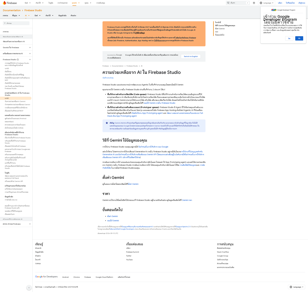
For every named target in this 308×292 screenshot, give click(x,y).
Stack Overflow (223, 252)
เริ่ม (299, 38)
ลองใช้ (113, 220)
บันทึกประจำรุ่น (108, 78)
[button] (14, 47)
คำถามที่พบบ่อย (222, 263)
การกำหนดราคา (63, 3)
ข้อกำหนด (38, 287)
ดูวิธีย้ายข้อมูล (140, 33)
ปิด (289, 38)
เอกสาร (74, 3)
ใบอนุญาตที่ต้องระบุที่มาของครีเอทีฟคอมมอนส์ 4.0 (137, 227)
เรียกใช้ (38, 3)
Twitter (128, 256)
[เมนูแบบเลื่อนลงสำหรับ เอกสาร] (80, 3)
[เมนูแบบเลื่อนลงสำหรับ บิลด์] (31, 3)
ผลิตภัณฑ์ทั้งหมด (124, 277)
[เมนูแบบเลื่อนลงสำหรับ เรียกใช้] (43, 3)
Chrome (76, 277)
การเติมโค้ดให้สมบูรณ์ (188, 165)
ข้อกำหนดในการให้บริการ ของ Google (153, 147)
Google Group (222, 256)
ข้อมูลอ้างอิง (62, 15)
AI (26, 15)
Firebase (106, 66)
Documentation (12, 10)
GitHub (38, 263)
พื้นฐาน (14, 15)
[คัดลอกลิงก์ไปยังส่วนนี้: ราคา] (112, 194)
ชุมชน (86, 3)
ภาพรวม (5, 15)
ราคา (187, 200)
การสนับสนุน (100, 3)
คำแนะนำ (38, 248)
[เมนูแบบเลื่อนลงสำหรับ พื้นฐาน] (20, 15)
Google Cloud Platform (104, 277)
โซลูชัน (51, 3)
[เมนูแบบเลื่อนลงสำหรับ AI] (29, 15)
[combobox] (238, 3)
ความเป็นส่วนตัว (50, 287)
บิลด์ (26, 3)
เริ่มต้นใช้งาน (147, 113)
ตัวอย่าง (73, 15)
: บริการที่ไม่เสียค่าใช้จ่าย (126, 157)
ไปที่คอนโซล (290, 3)
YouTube (129, 260)
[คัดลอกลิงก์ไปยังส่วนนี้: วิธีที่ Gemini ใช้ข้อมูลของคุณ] (149, 140)
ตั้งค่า (133, 184)
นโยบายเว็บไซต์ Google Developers (122, 229)
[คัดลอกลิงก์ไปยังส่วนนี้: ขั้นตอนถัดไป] (125, 210)
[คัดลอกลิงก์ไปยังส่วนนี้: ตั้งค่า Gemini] (126, 177)
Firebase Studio (33, 10)
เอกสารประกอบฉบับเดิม (225, 267)
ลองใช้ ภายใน (159, 103)
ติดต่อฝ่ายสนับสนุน (223, 248)
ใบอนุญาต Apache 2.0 (183, 227)
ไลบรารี (37, 260)
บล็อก (280, 3)
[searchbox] (16, 23)
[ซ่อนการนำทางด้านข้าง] (29, 287)
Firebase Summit (132, 252)
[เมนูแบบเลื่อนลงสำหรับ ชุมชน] (91, 3)
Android (65, 277)
